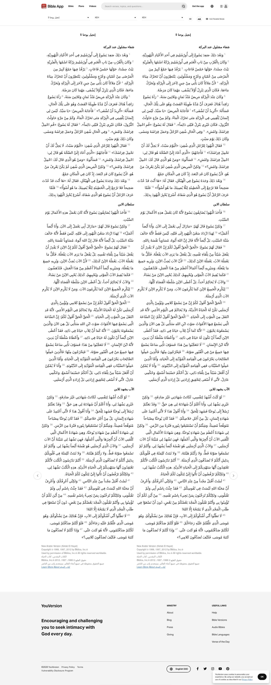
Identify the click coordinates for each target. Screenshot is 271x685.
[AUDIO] (190, 18)
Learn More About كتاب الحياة (55, 566)
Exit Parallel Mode (217, 19)
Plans (81, 6)
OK (262, 676)
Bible (71, 6)
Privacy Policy (68, 667)
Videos (92, 6)
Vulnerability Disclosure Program (57, 670)
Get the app (198, 6)
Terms (80, 667)
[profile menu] (224, 6)
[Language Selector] (212, 6)
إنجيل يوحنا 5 (53, 17)
